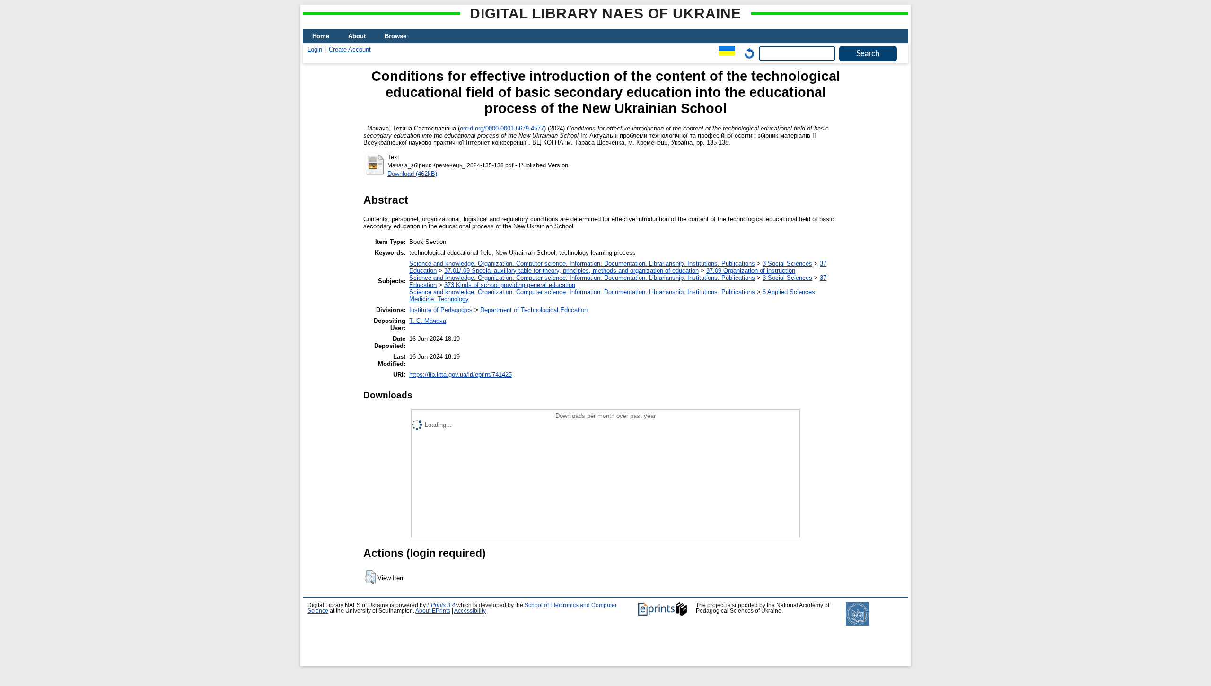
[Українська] (724, 53)
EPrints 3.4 (441, 605)
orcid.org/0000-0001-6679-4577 (502, 128)
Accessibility (470, 611)
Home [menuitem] (320, 36)
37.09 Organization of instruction (750, 270)
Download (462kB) (412, 173)
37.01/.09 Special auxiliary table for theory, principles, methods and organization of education (571, 270)
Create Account (350, 49)
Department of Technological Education (534, 309)
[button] (370, 577)
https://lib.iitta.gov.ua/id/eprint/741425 (460, 374)
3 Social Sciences (787, 263)
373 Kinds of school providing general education (509, 284)
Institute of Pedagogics (441, 309)
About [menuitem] (357, 36)
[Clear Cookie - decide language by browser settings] (747, 53)
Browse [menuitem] (395, 36)
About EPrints (432, 611)
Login (314, 49)
